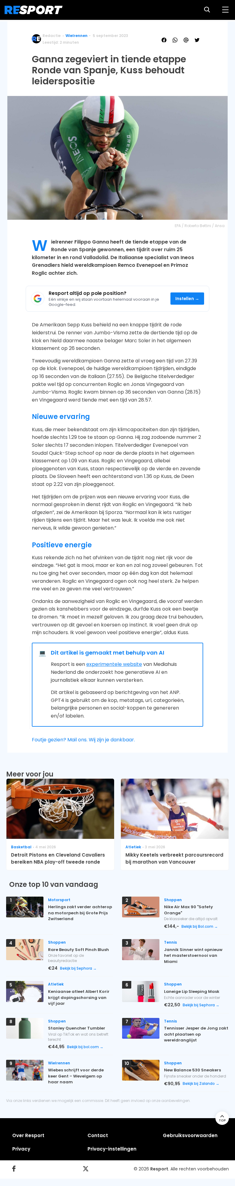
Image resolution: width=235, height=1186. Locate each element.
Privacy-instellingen (112, 1149)
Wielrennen (76, 35)
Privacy (21, 1149)
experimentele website (114, 664)
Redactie (52, 35)
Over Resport (28, 1135)
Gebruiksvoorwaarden (190, 1135)
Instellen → (187, 299)
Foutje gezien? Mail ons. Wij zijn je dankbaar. (83, 739)
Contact (98, 1135)
